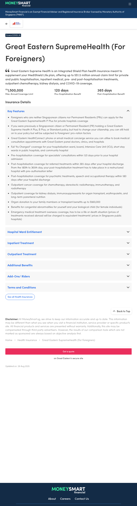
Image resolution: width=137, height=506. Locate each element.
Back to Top (123, 311)
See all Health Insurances (20, 296)
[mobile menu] (130, 4)
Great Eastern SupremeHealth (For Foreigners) (68, 340)
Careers (65, 498)
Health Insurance (27, 340)
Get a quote (68, 351)
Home (8, 340)
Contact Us (82, 498)
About (52, 498)
